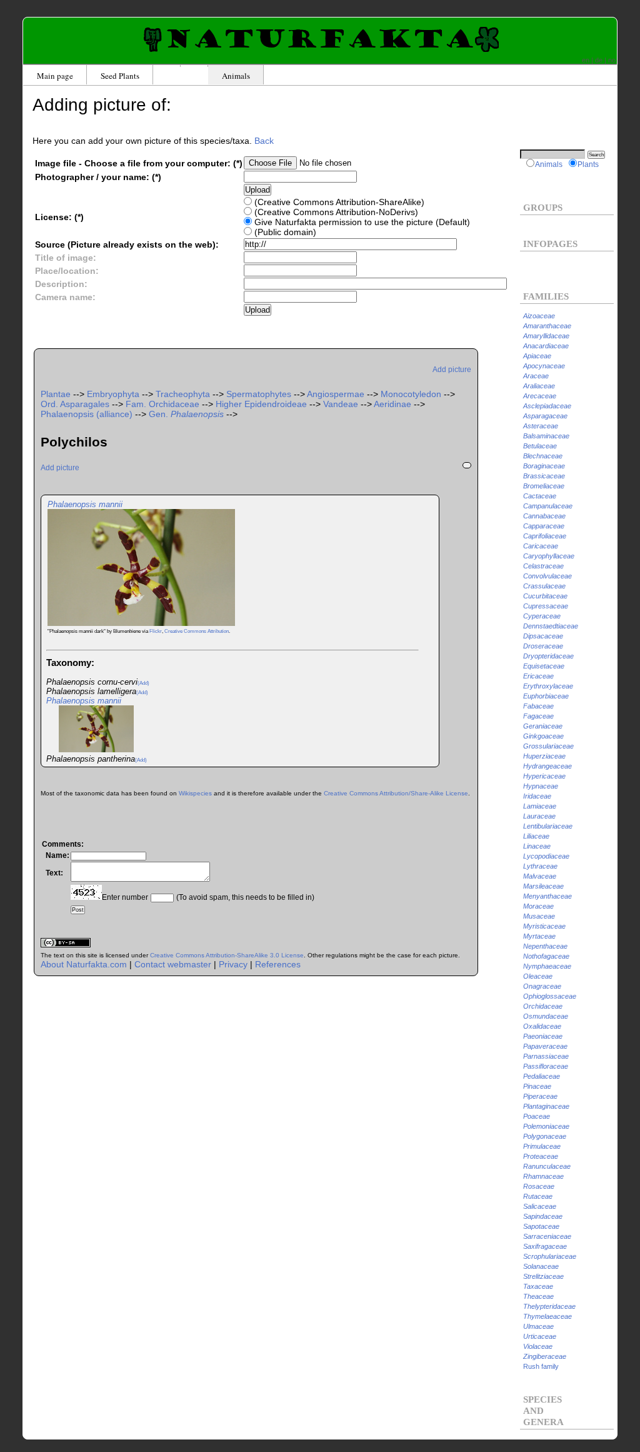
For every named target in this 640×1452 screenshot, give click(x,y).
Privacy (233, 964)
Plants (588, 164)
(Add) (143, 683)
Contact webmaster (172, 964)
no (612, 60)
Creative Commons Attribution (196, 631)
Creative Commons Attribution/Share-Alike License (396, 793)
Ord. (75, 404)
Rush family (541, 1366)
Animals (236, 75)
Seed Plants (120, 75)
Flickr (155, 631)
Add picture (451, 369)
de (598, 60)
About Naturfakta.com (84, 964)
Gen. (186, 414)
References (278, 964)
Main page (55, 75)
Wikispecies (195, 793)
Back (264, 141)
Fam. (162, 404)
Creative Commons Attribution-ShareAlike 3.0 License (227, 955)
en (585, 60)
